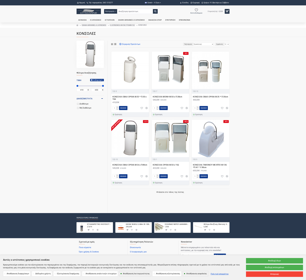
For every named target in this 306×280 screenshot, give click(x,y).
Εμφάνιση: (219, 44)
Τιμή (78, 80)
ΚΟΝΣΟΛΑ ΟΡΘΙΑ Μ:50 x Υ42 (166, 165)
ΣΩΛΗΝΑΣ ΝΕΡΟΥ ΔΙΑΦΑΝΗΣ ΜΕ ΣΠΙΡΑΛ (177, 224)
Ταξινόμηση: (188, 44)
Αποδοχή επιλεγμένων (274, 267)
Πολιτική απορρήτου (220, 274)
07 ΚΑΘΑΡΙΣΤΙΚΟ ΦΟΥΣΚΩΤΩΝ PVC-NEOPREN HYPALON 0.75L (99, 224)
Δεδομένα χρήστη (43, 273)
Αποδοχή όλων (274, 261)
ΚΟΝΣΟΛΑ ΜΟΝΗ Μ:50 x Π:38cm (167, 96)
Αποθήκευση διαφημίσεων (18, 273)
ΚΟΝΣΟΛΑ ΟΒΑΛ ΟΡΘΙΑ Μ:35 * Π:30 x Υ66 (129, 98)
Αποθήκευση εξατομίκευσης (168, 273)
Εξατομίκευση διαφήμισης (68, 273)
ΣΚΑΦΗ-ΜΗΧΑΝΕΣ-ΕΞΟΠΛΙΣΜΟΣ (94, 25)
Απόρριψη (274, 274)
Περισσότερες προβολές (87, 218)
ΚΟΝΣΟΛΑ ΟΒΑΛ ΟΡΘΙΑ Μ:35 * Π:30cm (210, 96)
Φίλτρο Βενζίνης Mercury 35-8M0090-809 (216, 224)
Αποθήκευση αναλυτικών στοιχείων (101, 273)
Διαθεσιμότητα (84, 98)
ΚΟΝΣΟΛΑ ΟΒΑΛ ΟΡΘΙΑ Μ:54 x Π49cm (129, 165)
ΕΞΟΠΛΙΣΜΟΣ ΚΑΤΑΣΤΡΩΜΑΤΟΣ (122, 25)
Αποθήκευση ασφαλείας (196, 273)
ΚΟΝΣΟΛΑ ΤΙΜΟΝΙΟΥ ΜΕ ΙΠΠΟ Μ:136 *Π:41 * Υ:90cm (210, 166)
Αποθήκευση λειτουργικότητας (136, 273)
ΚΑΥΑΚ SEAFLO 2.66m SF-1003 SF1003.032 (138, 224)
